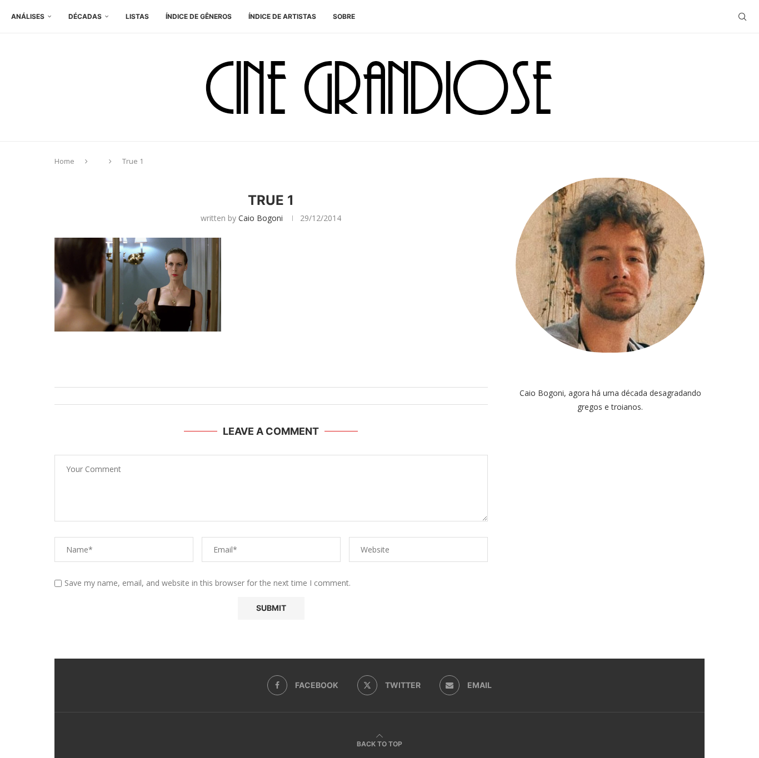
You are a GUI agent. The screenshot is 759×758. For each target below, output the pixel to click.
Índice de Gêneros (199, 16)
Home (64, 161)
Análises (27, 16)
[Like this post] (282, 373)
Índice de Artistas (282, 16)
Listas (137, 16)
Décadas (85, 16)
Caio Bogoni (260, 218)
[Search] (742, 17)
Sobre (344, 16)
